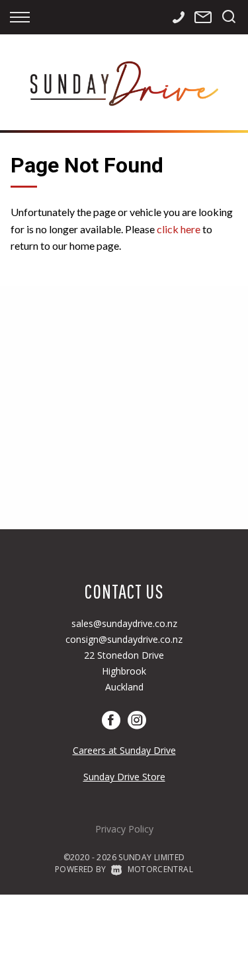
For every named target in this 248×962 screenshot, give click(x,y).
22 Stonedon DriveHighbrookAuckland (124, 671)
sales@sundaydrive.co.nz (124, 623)
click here (178, 229)
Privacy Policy (124, 829)
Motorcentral (160, 869)
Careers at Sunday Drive (124, 750)
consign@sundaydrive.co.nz (124, 639)
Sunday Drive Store (124, 776)
